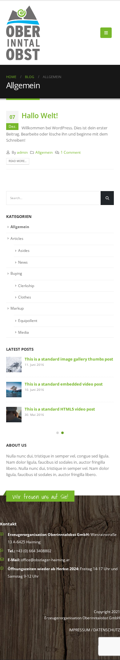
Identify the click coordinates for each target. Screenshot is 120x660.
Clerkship (26, 285)
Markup (17, 308)
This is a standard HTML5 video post (60, 409)
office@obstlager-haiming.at (45, 559)
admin (22, 152)
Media (23, 332)
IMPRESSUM (79, 629)
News (23, 262)
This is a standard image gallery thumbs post (69, 359)
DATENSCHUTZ (106, 629)
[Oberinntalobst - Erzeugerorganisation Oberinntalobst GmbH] (23, 33)
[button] (57, 433)
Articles (16, 238)
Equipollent (27, 320)
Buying (16, 273)
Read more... (17, 161)
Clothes (24, 297)
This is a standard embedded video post (64, 384)
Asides (24, 250)
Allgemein (44, 152)
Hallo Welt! (40, 115)
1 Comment (71, 152)
